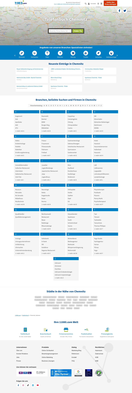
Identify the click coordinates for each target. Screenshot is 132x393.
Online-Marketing (47, 357)
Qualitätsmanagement (23, 217)
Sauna (70, 226)
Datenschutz (99, 353)
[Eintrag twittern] (125, 10)
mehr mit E (20, 155)
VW (43, 244)
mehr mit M (20, 204)
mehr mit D (99, 131)
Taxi (95, 214)
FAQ (73, 361)
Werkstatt (71, 244)
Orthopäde (71, 189)
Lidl (95, 165)
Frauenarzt (45, 144)
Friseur (44, 141)
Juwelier (44, 165)
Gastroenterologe (74, 141)
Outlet (70, 192)
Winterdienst (72, 238)
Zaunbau (58, 269)
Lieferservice (98, 168)
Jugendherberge (47, 168)
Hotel (96, 141)
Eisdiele (17, 146)
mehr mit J (46, 180)
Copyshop (71, 116)
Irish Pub (18, 177)
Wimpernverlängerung (75, 247)
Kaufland (71, 168)
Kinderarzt (71, 177)
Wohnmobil (72, 250)
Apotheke (18, 122)
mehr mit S (73, 229)
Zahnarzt (58, 263)
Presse (18, 361)
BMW (43, 122)
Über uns (19, 350)
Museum (18, 189)
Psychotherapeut (100, 201)
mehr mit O (73, 204)
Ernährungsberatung (22, 152)
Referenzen (75, 353)
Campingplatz (72, 119)
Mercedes (18, 192)
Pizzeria (96, 195)
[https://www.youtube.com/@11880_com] (38, 385)
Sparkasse (71, 217)
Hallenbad (97, 149)
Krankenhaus (72, 171)
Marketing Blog (76, 350)
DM (95, 116)
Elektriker (18, 149)
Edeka (17, 141)
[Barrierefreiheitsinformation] (99, 3)
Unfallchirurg (19, 244)
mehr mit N (47, 204)
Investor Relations (22, 353)
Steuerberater (72, 214)
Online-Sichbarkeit (48, 350)
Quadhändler (19, 214)
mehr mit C (73, 131)
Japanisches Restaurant (50, 171)
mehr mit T (99, 229)
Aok (16, 119)
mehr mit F (46, 155)
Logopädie (97, 171)
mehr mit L (99, 180)
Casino (70, 128)
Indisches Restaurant (22, 168)
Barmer (44, 119)
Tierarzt (96, 217)
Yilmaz (96, 247)
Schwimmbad (72, 223)
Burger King (45, 125)
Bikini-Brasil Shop (56, 77)
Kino (69, 165)
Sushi (70, 220)
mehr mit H (99, 155)
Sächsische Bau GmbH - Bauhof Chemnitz (29, 77)
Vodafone (45, 247)
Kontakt (74, 357)
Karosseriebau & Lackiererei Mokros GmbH (29, 86)
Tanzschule (98, 223)
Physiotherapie (99, 189)
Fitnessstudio (46, 146)
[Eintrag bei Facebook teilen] (119, 10)
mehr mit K (73, 180)
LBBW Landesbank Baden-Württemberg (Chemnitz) (66, 69)
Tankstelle (97, 220)
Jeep (43, 174)
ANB (96, 361)
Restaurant (45, 217)
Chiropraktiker (72, 125)
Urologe (18, 238)
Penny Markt (98, 198)
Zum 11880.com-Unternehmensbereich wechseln (67, 4)
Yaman (96, 244)
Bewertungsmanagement (50, 353)
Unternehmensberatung (23, 250)
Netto (43, 192)
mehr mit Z (60, 278)
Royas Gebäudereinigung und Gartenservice (30, 69)
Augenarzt (18, 116)
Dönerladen (98, 119)
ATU (16, 128)
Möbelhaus (19, 198)
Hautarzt (97, 144)
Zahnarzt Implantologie (63, 275)
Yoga (95, 250)
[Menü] (102, 3)
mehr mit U (20, 253)
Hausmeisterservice (100, 146)
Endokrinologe (20, 144)
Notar (43, 198)
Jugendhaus (46, 177)
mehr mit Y (99, 253)
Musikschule (19, 201)
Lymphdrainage (99, 177)
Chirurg (70, 122)
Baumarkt (45, 116)
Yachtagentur (98, 241)
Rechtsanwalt (46, 214)
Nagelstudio (46, 195)
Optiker (70, 195)
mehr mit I (20, 180)
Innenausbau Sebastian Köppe (94, 69)
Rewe (43, 220)
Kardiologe (71, 174)
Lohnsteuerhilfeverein (101, 174)
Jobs (17, 357)
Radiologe (45, 223)
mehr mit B (47, 131)
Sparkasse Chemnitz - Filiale (93, 77)
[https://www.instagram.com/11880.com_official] (23, 385)
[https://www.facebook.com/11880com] (18, 385)
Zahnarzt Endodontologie (63, 272)
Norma (44, 201)
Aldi (16, 125)
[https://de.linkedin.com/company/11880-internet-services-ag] (33, 385)
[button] (14, 55)
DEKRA (96, 128)
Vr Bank (44, 241)
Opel (69, 198)
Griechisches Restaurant (76, 146)
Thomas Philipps (100, 226)
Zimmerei (58, 266)
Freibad (44, 152)
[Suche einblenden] (86, 3)
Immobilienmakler (21, 165)
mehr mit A (20, 131)
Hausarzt (97, 152)
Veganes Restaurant (48, 250)
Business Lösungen (48, 361)
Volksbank (45, 238)
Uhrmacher (19, 247)
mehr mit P (99, 204)
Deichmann (98, 125)
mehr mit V (46, 253)
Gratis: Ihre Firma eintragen (110, 3)
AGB (96, 357)
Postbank (97, 192)
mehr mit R (46, 229)
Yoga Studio (98, 238)
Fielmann (45, 149)
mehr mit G (73, 155)
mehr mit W (73, 253)
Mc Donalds (19, 195)
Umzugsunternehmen (22, 241)
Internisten (19, 171)
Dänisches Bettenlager (101, 122)
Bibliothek (45, 128)
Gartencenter (72, 152)
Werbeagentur (72, 241)
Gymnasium (72, 149)
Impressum (98, 350)
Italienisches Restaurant (23, 174)
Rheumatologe (47, 226)
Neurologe (45, 189)
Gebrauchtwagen (73, 144)
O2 (69, 201)
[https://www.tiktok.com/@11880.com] (28, 385)
